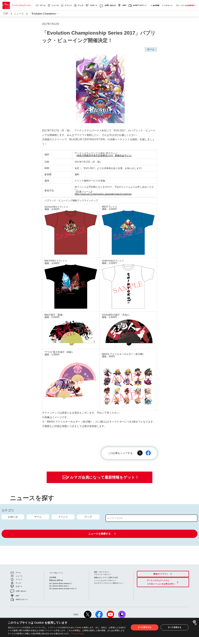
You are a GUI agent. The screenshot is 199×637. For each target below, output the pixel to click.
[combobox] (195, 621)
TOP (5, 13)
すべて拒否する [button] (174, 627)
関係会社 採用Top (56, 580)
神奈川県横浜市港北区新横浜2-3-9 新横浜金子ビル (104, 155)
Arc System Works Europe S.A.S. (62, 588)
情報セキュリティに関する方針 (106, 577)
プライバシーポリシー (102, 574)
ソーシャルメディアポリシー (105, 580)
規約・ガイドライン (101, 572)
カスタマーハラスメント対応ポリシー (108, 583)
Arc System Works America (59, 583)
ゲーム (38, 516)
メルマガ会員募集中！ (188, 5)
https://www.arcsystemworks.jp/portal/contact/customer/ (103, 194)
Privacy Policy (77, 633)
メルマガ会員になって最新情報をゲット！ (102, 477)
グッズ (88, 516)
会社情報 (156, 5)
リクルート (168, 5)
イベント (63, 516)
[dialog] (99, 627)
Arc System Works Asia (58, 586)
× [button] (195, 624)
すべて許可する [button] (144, 627)
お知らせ (13, 516)
